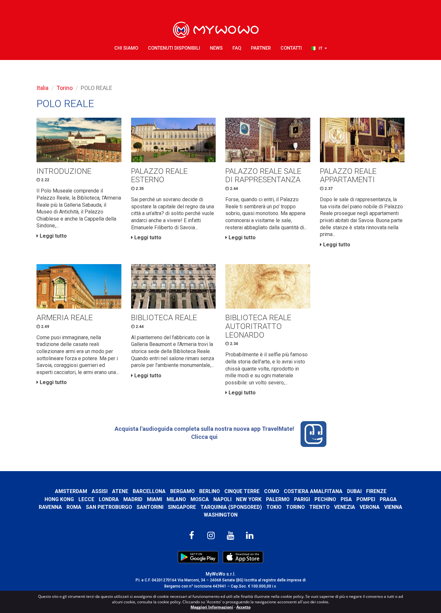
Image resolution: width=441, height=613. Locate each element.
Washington (221, 515)
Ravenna (50, 507)
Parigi (302, 499)
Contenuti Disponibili (174, 48)
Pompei (365, 499)
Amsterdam (71, 491)
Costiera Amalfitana (313, 491)
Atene (120, 491)
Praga (388, 499)
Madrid (132, 499)
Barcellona (149, 491)
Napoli (222, 499)
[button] (319, 48)
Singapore (182, 507)
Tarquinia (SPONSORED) (231, 507)
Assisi (100, 491)
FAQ (236, 48)
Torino (64, 87)
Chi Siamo (126, 48)
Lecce (86, 499)
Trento (319, 507)
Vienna (393, 507)
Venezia (344, 507)
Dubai (354, 491)
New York (249, 499)
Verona (370, 507)
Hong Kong (59, 499)
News (216, 48)
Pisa (346, 499)
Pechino (325, 499)
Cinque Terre (242, 491)
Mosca (199, 499)
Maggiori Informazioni (211, 607)
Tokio (274, 507)
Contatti (291, 48)
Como (271, 491)
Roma (74, 507)
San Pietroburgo (109, 507)
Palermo (278, 499)
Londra (109, 499)
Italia (42, 87)
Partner (261, 48)
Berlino (209, 491)
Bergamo (182, 491)
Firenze (376, 491)
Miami (154, 499)
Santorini (150, 507)
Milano (176, 499)
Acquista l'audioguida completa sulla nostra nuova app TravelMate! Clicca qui (204, 432)
